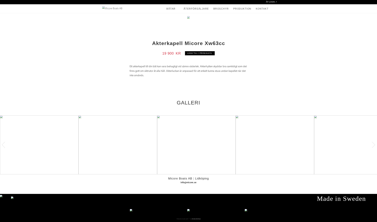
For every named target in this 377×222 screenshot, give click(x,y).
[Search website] (274, 8)
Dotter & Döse (196, 219)
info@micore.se (188, 182)
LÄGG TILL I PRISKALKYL (199, 53)
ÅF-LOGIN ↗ (271, 2)
